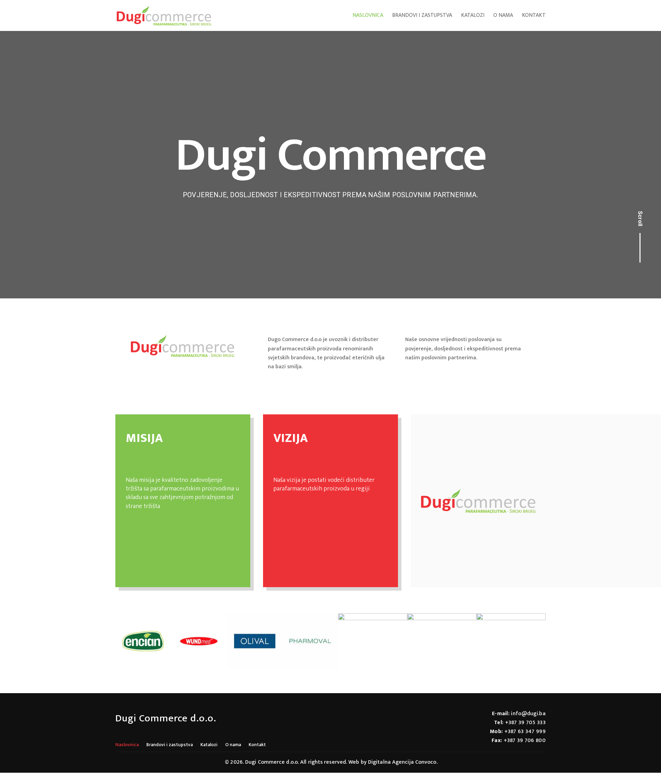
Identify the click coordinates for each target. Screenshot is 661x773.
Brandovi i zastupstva (422, 16)
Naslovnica (368, 16)
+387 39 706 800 (525, 740)
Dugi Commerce (330, 155)
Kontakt (534, 16)
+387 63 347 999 (525, 731)
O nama (503, 16)
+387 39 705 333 (525, 722)
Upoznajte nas (494, 238)
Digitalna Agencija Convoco (402, 762)
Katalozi (472, 16)
